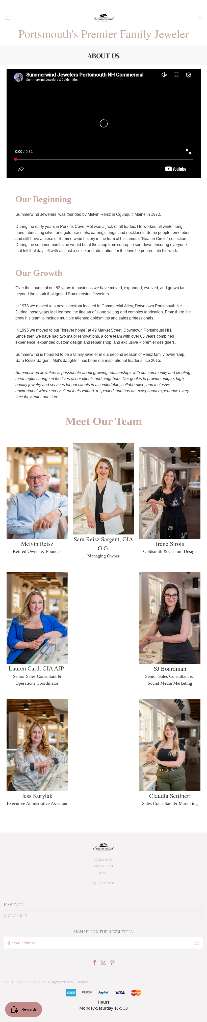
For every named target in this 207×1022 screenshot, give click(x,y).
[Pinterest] (112, 962)
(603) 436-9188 (103, 883)
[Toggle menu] (7, 18)
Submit (196, 942)
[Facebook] (94, 962)
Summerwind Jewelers (30, 982)
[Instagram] (103, 962)
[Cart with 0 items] (199, 18)
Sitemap (82, 982)
